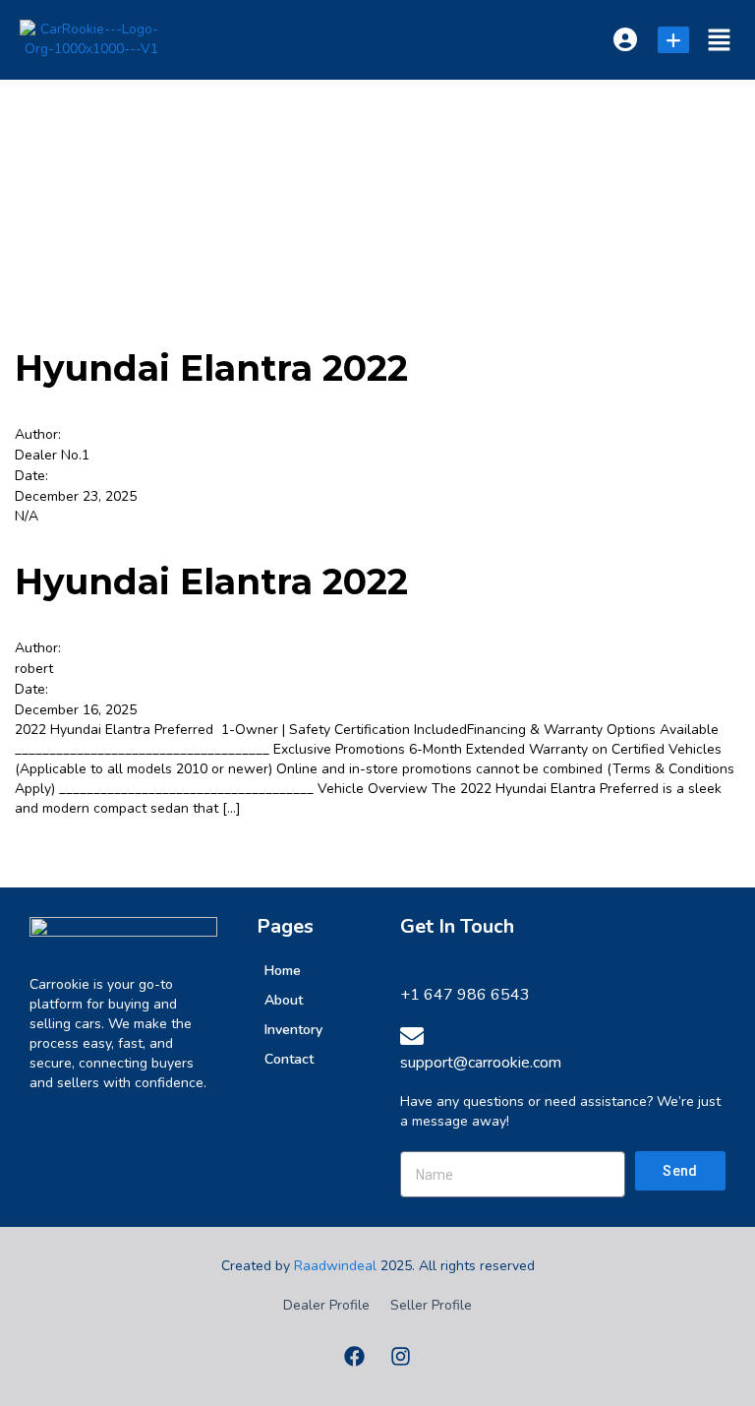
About (283, 1000)
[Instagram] (401, 1355)
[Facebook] (355, 1355)
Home (282, 970)
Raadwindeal (335, 1265)
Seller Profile (431, 1305)
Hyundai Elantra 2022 (211, 368)
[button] (719, 40)
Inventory (293, 1029)
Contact (289, 1059)
